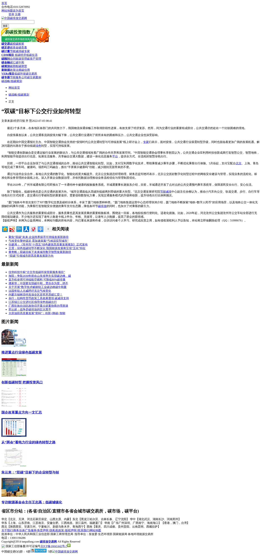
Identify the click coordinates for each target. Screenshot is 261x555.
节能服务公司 (18, 77)
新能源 (5, 69)
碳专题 (5, 77)
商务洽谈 (19, 530)
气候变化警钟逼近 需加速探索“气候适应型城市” (39, 240)
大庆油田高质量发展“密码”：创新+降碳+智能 (37, 313)
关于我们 (7, 530)
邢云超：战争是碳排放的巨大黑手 (30, 309)
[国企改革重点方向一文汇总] (13, 405)
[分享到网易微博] (33, 228)
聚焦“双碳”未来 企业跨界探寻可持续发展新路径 (39, 237)
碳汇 (13, 62)
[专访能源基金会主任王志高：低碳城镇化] (13, 495)
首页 (4, 3)
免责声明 (43, 530)
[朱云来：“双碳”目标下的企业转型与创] (13, 465)
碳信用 (25, 69)
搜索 (5, 26)
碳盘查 (22, 47)
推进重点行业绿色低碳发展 (21, 352)
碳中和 (20, 62)
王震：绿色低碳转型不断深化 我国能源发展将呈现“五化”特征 (47, 248)
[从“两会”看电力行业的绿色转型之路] (13, 435)
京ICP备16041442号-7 (53, 546)
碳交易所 (31, 73)
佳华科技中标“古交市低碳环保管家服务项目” (37, 272)
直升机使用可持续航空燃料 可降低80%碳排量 (37, 279)
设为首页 (18, 10)
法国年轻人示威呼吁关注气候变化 (30, 290)
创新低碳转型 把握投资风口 (22, 382)
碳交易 (5, 43)
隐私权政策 (57, 530)
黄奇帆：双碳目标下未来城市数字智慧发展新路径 (40, 251)
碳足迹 (5, 47)
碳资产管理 (34, 58)
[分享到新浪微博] (12, 228)
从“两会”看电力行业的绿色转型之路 (28, 442)
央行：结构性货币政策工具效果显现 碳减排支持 (39, 298)
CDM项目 (7, 54)
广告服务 (31, 530)
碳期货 (22, 66)
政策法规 (15, 69)
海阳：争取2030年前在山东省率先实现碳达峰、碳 (40, 275)
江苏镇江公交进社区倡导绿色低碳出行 (33, 301)
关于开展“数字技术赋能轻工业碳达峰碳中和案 (38, 287)
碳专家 (25, 51)
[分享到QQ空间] (4, 228)
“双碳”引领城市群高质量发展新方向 (31, 255)
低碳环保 (20, 73)
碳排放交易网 (48, 541)
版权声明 (71, 530)
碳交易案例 (34, 77)
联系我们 (83, 530)
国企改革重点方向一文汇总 (21, 412)
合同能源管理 (18, 58)
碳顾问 (5, 58)
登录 (11, 14)
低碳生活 (31, 54)
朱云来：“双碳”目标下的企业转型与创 (30, 472)
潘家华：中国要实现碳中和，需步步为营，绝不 (38, 283)
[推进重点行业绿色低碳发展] (13, 345)
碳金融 (5, 62)
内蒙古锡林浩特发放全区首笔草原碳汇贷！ (35, 294)
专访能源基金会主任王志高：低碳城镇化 (31, 502)
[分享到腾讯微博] (19, 228)
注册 (18, 14)
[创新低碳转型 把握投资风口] (13, 375)
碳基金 (14, 47)
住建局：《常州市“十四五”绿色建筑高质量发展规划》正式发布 (48, 244)
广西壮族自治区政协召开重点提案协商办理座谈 (38, 305)
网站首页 (14, 87)
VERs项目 (7, 73)
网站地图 (7, 10)
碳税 (13, 43)
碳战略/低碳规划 (11, 81)
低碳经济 (20, 54)
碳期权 (14, 66)
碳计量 (5, 51)
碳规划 (5, 66)
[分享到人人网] (26, 228)
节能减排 (15, 51)
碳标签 (20, 43)
